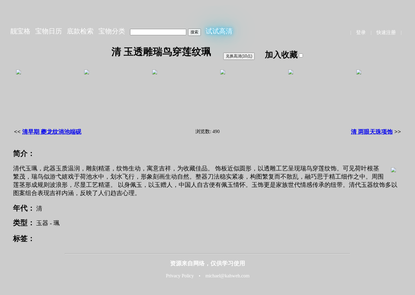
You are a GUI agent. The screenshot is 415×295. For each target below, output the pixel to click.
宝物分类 (111, 31)
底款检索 (80, 31)
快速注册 (386, 32)
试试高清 (219, 31)
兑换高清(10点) (239, 56)
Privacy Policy (180, 275)
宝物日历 (48, 31)
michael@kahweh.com (227, 275)
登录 (361, 32)
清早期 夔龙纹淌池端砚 (51, 132)
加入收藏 (281, 54)
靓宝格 (20, 31)
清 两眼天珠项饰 (372, 132)
